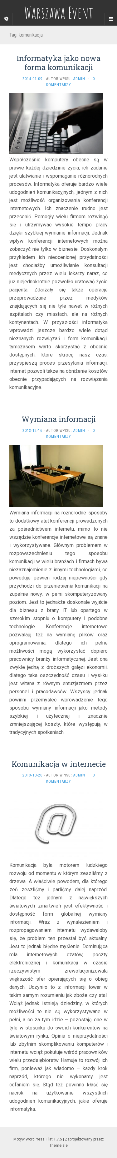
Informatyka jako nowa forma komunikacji (58, 62)
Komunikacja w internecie (59, 764)
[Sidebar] (6, 19)
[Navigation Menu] (111, 19)
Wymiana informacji (59, 419)
